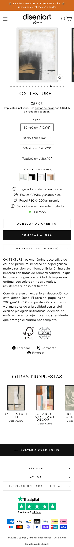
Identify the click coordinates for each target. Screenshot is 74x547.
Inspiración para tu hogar (36, 485)
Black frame (32, 177)
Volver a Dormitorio (40, 449)
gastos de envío (44, 108)
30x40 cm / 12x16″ (37, 127)
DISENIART (36, 468)
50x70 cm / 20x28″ (37, 148)
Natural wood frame (50, 177)
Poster (23, 177)
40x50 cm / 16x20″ (37, 138)
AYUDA (36, 477)
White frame (41, 177)
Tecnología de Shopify (37, 543)
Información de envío (37, 248)
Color (37, 169)
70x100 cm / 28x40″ (37, 158)
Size (37, 120)
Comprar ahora (37, 235)
